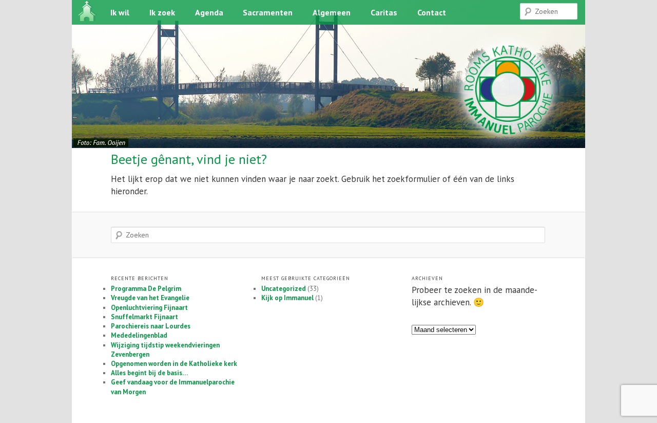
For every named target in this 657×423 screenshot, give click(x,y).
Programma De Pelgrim (146, 288)
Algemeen (332, 12)
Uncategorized (283, 288)
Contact (431, 12)
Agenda (209, 12)
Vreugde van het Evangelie (150, 297)
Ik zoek (162, 12)
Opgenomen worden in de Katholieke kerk (174, 363)
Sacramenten (268, 12)
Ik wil (119, 12)
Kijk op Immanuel (287, 297)
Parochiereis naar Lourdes (150, 326)
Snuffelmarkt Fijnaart (144, 316)
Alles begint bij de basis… (149, 373)
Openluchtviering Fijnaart (149, 307)
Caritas (384, 12)
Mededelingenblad (139, 335)
